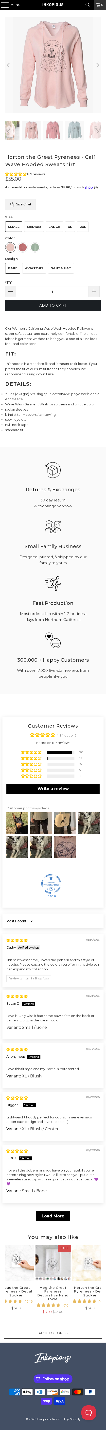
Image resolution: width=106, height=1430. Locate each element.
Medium (34, 227)
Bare (13, 268)
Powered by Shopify (66, 1419)
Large (54, 227)
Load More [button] (53, 1216)
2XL (83, 227)
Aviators (34, 268)
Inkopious (44, 1419)
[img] (17, 940)
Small (13, 227)
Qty (8, 282)
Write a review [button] (53, 788)
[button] (16, 174)
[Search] (87, 5)
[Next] (97, 65)
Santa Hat (61, 268)
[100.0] (51, 884)
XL (70, 227)
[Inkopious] (53, 5)
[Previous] (9, 65)
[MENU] (2, 5)
